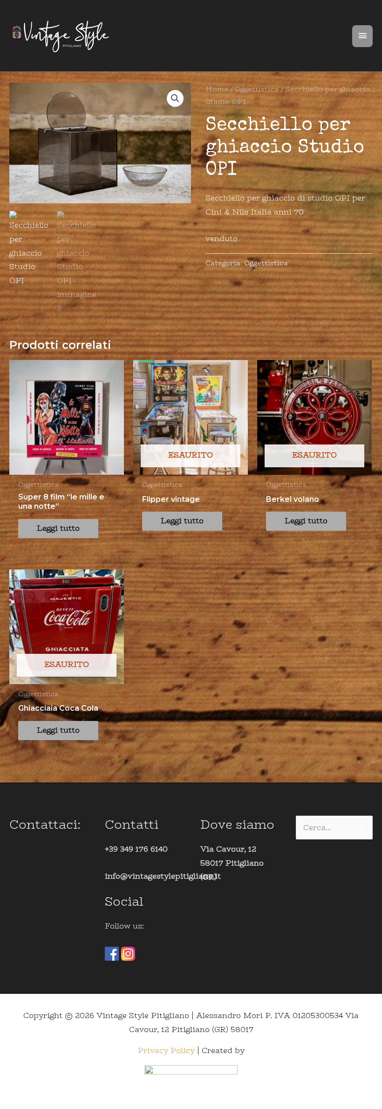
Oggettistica (257, 88)
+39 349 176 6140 (136, 849)
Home (216, 88)
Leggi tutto (58, 528)
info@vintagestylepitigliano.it (163, 876)
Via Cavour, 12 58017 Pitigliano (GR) (232, 862)
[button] (175, 98)
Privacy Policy (166, 1050)
